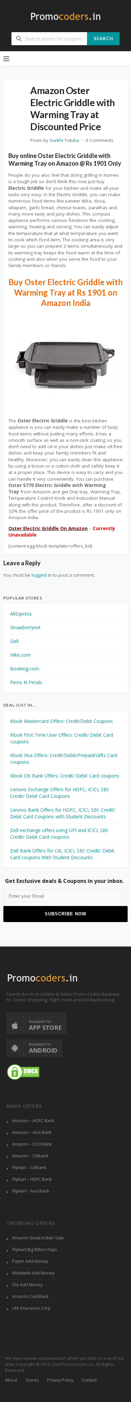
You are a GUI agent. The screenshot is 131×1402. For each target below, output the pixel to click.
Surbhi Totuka (64, 140)
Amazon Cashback (30, 1296)
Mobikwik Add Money (33, 1273)
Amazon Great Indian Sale (38, 1238)
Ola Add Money (27, 1285)
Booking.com (24, 668)
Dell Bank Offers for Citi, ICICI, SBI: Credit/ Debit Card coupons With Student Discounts (62, 853)
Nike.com (20, 655)
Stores (32, 1380)
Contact (89, 1380)
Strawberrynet (25, 627)
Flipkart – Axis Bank (30, 1191)
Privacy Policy (60, 1380)
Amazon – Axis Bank (31, 1132)
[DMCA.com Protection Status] (23, 1072)
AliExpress (21, 613)
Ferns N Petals (26, 682)
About (11, 1380)
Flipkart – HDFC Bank (32, 1179)
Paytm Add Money (30, 1261)
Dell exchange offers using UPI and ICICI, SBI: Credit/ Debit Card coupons (59, 833)
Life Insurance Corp (31, 1308)
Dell (14, 641)
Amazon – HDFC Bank (33, 1121)
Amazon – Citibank (30, 1156)
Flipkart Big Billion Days (34, 1249)
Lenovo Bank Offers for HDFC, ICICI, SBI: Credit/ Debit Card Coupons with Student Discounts (62, 813)
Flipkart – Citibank (29, 1167)
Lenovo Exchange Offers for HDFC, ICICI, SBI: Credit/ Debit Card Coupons (59, 792)
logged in (41, 575)
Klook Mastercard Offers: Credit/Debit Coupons (61, 721)
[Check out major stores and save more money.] (66, 16)
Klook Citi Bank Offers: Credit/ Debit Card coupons (64, 775)
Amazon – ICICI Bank (32, 1144)
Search (103, 38)
